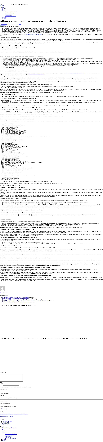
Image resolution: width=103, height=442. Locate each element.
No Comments (2, 25)
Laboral (20, 24)
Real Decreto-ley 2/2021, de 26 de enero (34, 34)
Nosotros (4, 430)
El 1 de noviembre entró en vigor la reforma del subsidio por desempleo (15, 302)
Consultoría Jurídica (6, 423)
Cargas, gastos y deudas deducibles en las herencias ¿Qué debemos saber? (16, 298)
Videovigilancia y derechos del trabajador (10, 301)
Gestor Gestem (4, 24)
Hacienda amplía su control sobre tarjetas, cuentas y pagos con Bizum (15, 297)
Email (1, 383)
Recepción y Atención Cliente (10, 438)
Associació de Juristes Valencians (6, 416)
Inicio (3, 429)
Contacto (4, 440)
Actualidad (4, 439)
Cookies (15, 427)
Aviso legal (2, 427)
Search (26, 4)
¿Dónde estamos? (3, 408)
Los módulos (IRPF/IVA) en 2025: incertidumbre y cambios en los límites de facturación (19, 299)
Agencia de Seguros (6, 424)
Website (1, 384)
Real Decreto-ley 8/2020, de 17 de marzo (76, 72)
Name (1, 382)
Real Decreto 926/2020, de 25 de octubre (36, 74)
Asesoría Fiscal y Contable (7, 421)
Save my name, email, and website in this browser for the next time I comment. (16, 387)
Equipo (3, 431)
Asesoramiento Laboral (9, 435)
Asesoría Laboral (5, 422)
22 (66, 72)
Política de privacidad (9, 427)
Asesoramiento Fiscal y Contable (11, 434)
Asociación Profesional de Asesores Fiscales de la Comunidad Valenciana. (14, 414)
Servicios (4, 433)
